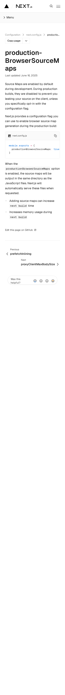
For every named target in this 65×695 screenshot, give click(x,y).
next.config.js (33, 34)
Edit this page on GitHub (19, 230)
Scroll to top (47, 230)
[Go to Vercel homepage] (6, 6)
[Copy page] (26, 41)
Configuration (12, 34)
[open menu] (58, 6)
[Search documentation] (51, 6)
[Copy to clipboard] (55, 136)
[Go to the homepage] (24, 6)
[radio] (35, 281)
